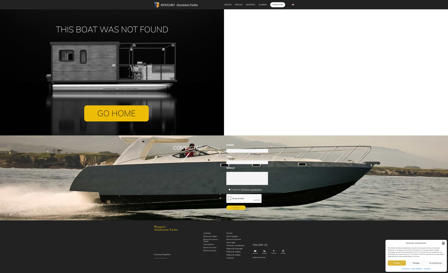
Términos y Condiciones (235, 246)
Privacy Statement (416, 268)
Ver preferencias (435, 263)
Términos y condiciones (251, 189)
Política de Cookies (233, 252)
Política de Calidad (233, 255)
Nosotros (250, 5)
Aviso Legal (230, 242)
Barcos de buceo (209, 251)
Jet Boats (207, 233)
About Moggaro (232, 236)
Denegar (416, 263)
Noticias (239, 5)
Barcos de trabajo (210, 236)
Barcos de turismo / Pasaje (211, 240)
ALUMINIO (263, 5)
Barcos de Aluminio (233, 239)
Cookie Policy (406, 268)
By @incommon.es (259, 257)
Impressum (427, 268)
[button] (443, 243)
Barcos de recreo (209, 247)
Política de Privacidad (234, 249)
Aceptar (397, 263)
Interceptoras (208, 244)
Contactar (278, 5)
